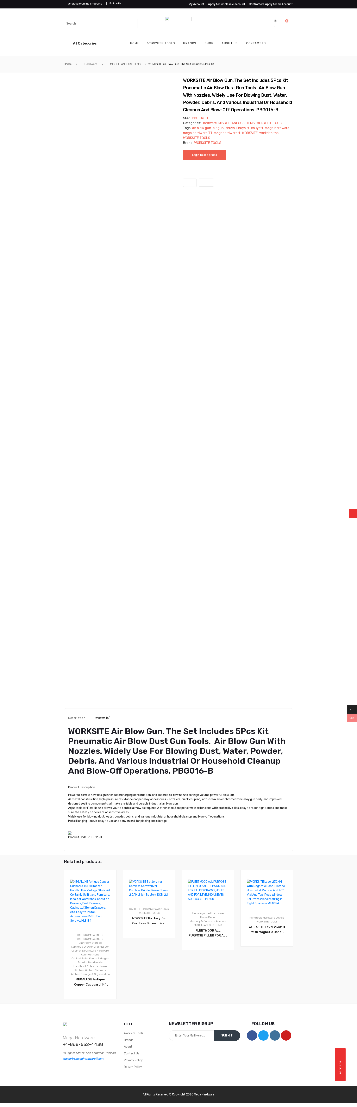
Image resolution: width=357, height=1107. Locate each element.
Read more (92, 1013)
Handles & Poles (84, 966)
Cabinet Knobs (90, 954)
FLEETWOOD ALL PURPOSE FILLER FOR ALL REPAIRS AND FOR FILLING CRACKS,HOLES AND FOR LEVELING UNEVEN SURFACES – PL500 (208, 933)
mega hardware (277, 128)
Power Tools (161, 909)
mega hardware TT (197, 133)
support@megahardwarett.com (83, 1059)
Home (134, 43)
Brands (189, 43)
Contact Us (256, 43)
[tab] (76, 719)
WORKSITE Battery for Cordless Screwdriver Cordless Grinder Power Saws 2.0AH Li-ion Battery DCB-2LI (149, 921)
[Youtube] (286, 1035)
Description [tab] (76, 718)
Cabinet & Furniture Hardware (90, 950)
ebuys (230, 128)
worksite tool (269, 133)
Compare (206, 183)
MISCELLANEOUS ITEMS (125, 64)
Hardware (90, 64)
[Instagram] (275, 1035)
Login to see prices (204, 155)
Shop (209, 43)
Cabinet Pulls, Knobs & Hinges (90, 958)
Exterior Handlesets (90, 962)
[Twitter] (263, 1035)
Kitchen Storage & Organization (90, 974)
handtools (256, 917)
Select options (210, 964)
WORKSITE (250, 133)
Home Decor (208, 917)
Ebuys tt (242, 128)
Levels (280, 917)
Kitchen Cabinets (95, 970)
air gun (218, 128)
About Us (230, 43)
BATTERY (134, 909)
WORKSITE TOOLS (161, 43)
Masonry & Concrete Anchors (208, 921)
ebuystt (257, 128)
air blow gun (201, 128)
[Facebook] (252, 1035)
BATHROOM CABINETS (90, 934)
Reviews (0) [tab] (102, 718)
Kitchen (79, 970)
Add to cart (151, 952)
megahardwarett (227, 133)
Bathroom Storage (90, 942)
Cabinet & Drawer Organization (90, 946)
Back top (340, 1067)
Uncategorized (201, 913)
